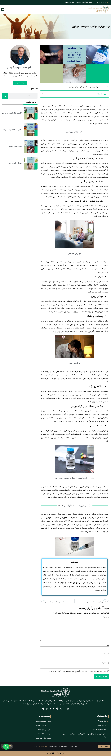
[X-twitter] (61, 709)
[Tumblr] (54, 709)
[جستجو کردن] (5, 96)
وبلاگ (102, 87)
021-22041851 (80, 2)
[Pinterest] (43, 709)
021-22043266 (69, 2)
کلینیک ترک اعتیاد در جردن (12, 113)
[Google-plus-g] (64, 709)
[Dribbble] (47, 709)
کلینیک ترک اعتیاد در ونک (12, 129)
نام (107, 645)
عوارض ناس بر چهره (15, 163)
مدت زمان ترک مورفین (99, 514)
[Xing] (50, 709)
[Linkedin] (68, 709)
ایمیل (106, 654)
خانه (107, 87)
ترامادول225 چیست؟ (14, 146)
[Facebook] (57, 709)
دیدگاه (106, 617)
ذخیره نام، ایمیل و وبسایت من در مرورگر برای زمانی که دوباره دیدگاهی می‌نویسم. (78, 671)
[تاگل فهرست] (2, 9)
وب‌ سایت (105, 663)
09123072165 (101, 2)
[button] (43, 94)
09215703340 (90, 2)
